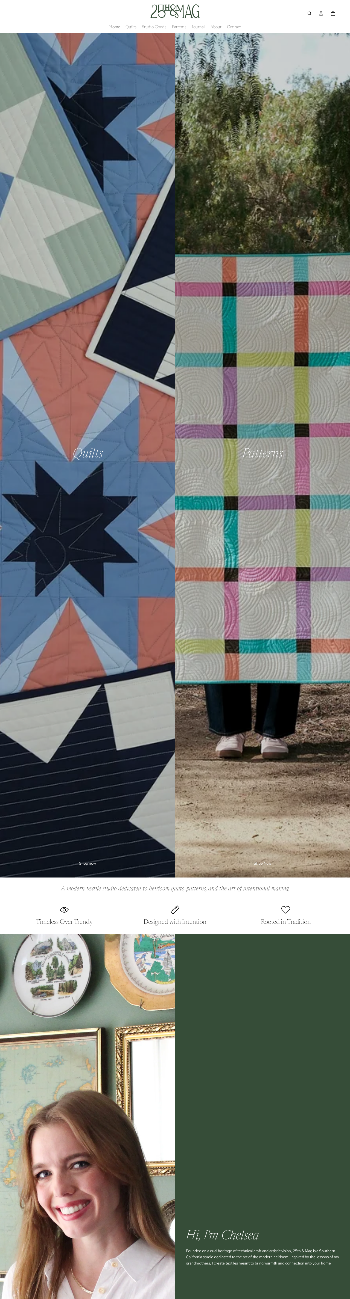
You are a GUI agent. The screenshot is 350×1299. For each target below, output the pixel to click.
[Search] (310, 13)
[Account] (321, 13)
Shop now (87, 863)
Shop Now (262, 863)
